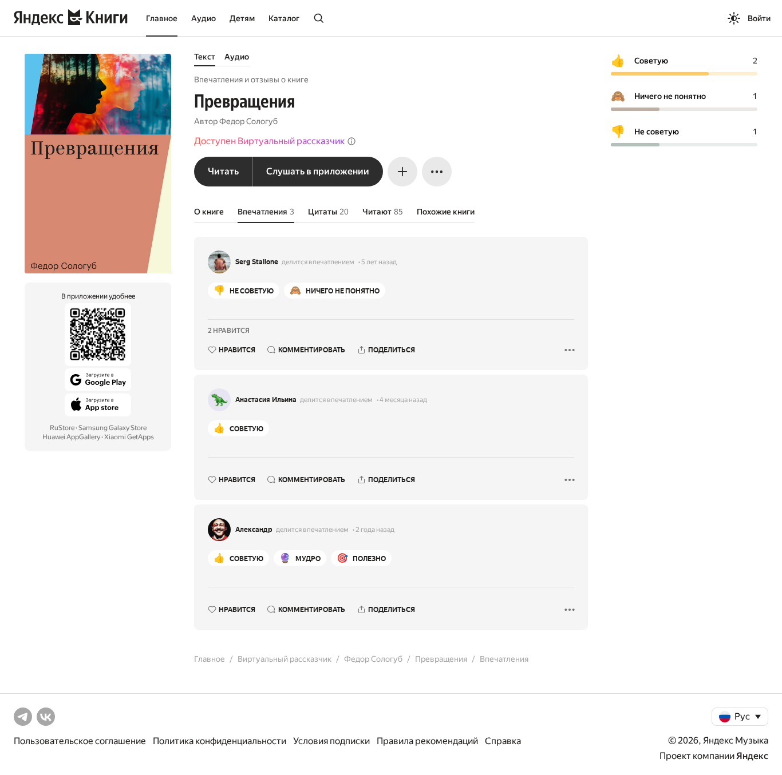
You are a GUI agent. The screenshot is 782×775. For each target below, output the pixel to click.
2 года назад (375, 530)
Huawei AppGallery (71, 437)
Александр (253, 530)
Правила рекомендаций (427, 741)
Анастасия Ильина (266, 400)
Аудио (203, 18)
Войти (759, 18)
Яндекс (752, 755)
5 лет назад (379, 262)
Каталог (283, 18)
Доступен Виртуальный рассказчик (269, 141)
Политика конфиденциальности (219, 741)
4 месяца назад (403, 400)
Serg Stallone (256, 262)
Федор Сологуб (248, 121)
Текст (204, 56)
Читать (223, 171)
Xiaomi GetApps (129, 437)
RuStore (62, 428)
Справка (503, 741)
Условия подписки (331, 741)
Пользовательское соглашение (80, 741)
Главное (161, 18)
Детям (242, 18)
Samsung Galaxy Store (112, 428)
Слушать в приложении (317, 171)
